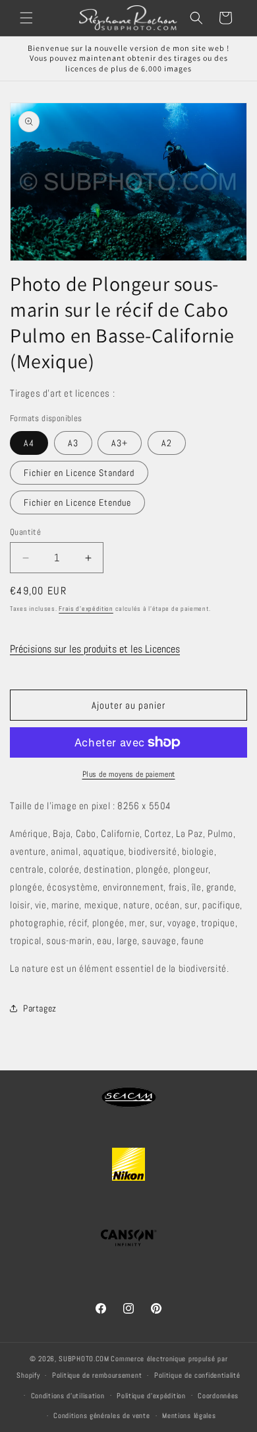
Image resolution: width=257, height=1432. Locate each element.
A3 (73, 443)
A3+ (119, 443)
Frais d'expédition (86, 608)
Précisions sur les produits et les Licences (95, 649)
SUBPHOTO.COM (84, 1358)
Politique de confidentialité (197, 1375)
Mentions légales (188, 1415)
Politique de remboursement (97, 1375)
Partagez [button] (40, 1008)
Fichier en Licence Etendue (77, 502)
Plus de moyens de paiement (128, 774)
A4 (29, 443)
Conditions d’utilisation (68, 1395)
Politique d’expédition (151, 1395)
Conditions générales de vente (101, 1415)
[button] (26, 17)
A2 (166, 443)
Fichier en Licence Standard (79, 473)
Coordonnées (218, 1395)
